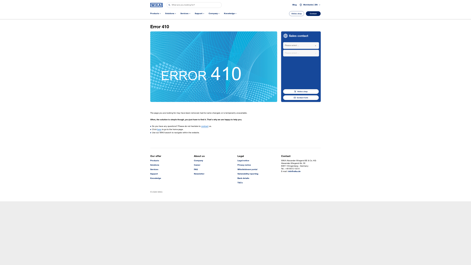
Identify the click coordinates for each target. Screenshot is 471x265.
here (159, 129)
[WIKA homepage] (156, 5)
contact (205, 126)
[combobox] (301, 45)
